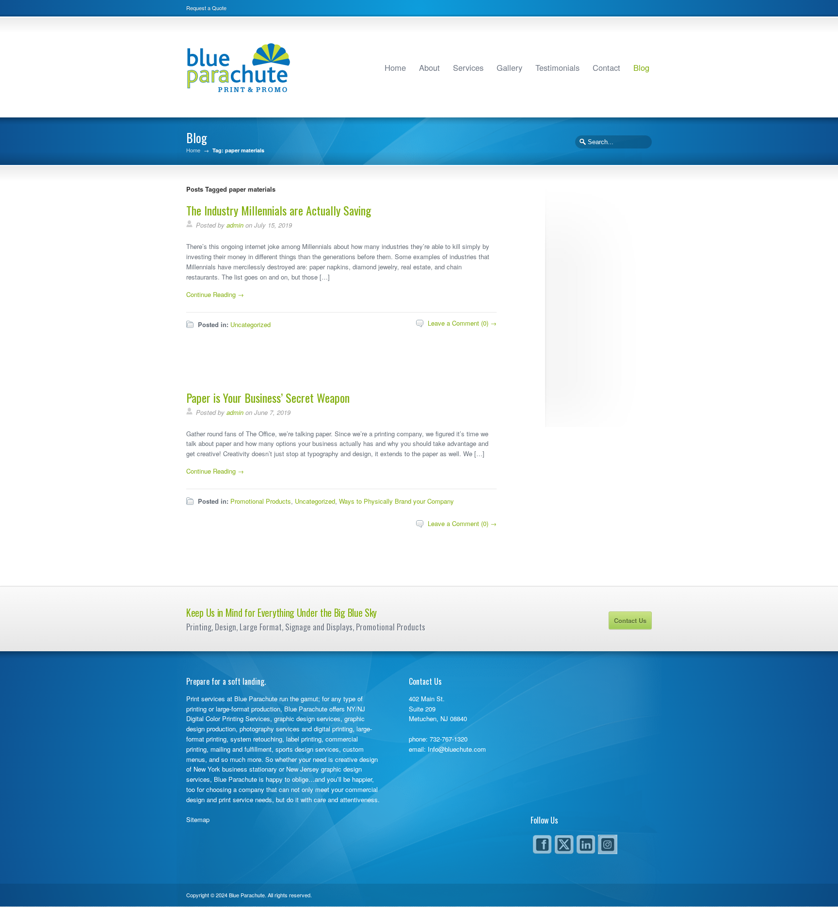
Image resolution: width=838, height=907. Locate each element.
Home (395, 67)
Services (468, 67)
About (429, 67)
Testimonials (557, 67)
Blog (641, 67)
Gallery (509, 67)
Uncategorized (250, 324)
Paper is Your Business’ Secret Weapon (268, 397)
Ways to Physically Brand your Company (396, 501)
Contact (606, 67)
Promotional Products (260, 501)
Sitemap (198, 819)
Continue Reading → (215, 294)
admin (234, 225)
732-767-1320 (448, 738)
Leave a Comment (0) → (462, 323)
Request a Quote (206, 8)
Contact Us (630, 620)
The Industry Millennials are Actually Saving (278, 210)
